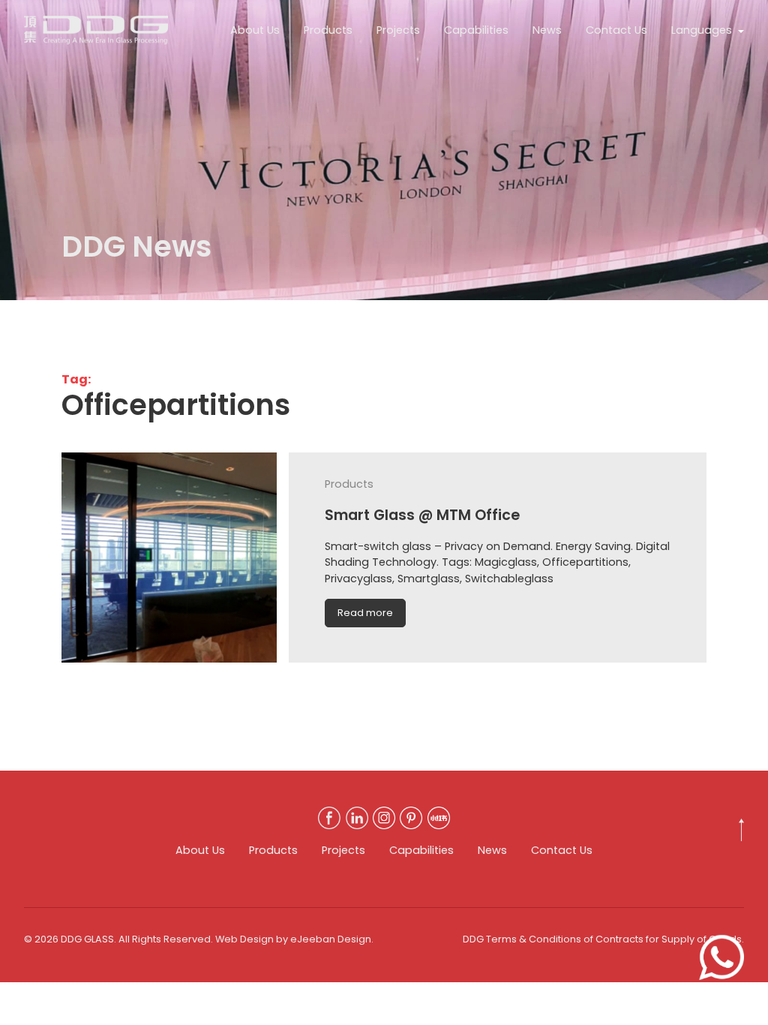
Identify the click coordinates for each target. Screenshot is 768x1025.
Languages (701, 30)
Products (328, 30)
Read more (365, 612)
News (547, 30)
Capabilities (476, 30)
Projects (398, 30)
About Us (255, 30)
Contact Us (616, 30)
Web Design (244, 939)
